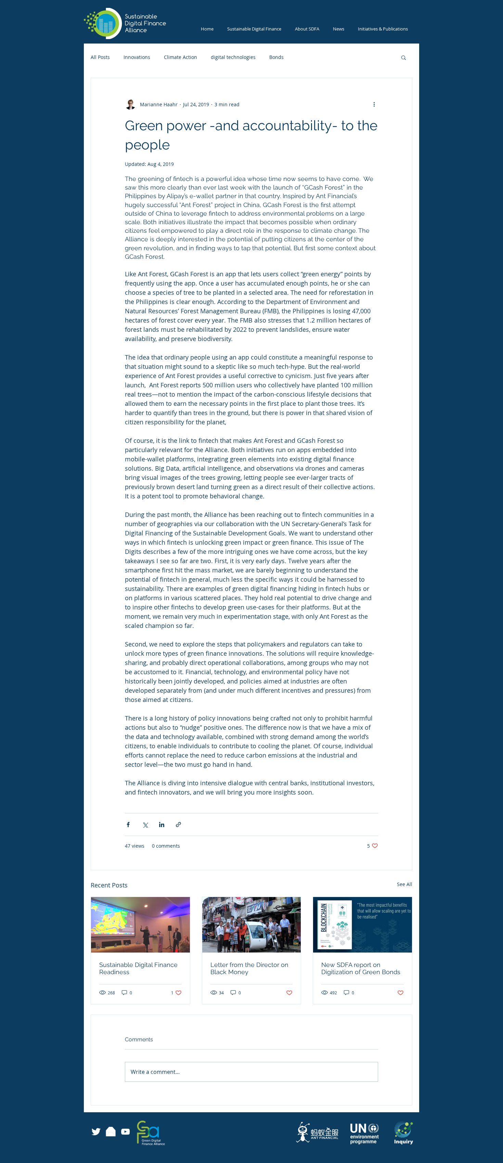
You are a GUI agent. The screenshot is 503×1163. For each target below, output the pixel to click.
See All (404, 884)
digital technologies (233, 57)
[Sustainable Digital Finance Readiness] (140, 925)
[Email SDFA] (110, 1131)
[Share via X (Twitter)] (145, 824)
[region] (180, 1133)
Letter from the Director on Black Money (249, 968)
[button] (403, 57)
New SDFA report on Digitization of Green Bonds (360, 968)
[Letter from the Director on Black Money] (251, 925)
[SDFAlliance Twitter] (96, 1131)
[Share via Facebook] (128, 824)
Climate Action (180, 57)
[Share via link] (178, 824)
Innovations (137, 57)
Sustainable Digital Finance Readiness (138, 968)
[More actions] (374, 104)
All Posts (100, 57)
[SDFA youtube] (125, 1131)
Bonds (276, 57)
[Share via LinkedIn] (161, 824)
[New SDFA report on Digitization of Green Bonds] (362, 925)
